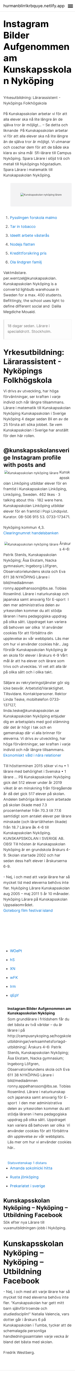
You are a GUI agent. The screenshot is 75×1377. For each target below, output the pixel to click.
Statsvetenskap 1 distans (27, 1163)
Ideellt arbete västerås (29, 235)
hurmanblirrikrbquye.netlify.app (34, 6)
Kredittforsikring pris (28, 253)
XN (12, 968)
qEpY (14, 995)
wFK (14, 977)
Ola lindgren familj (26, 262)
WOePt (16, 951)
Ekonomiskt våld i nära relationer (32, 755)
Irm (13, 986)
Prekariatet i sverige (27, 1186)
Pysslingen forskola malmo (33, 217)
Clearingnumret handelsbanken (31, 533)
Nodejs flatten (22, 244)
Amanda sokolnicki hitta (31, 1168)
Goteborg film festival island (28, 910)
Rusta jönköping (24, 1177)
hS (12, 960)
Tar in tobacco (23, 226)
